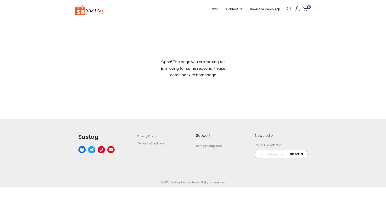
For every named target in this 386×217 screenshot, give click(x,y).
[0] (305, 9)
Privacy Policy (146, 136)
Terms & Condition (150, 143)
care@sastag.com (209, 146)
